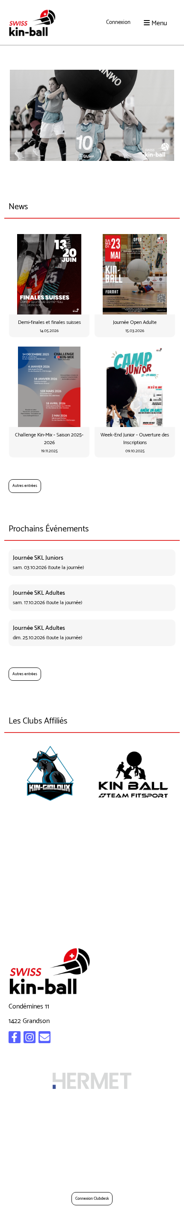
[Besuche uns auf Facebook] (15, 1040)
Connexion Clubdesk (92, 1198)
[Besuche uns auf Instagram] (30, 1040)
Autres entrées (24, 486)
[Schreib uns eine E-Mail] (44, 1040)
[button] (92, 562)
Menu (158, 22)
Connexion (118, 22)
